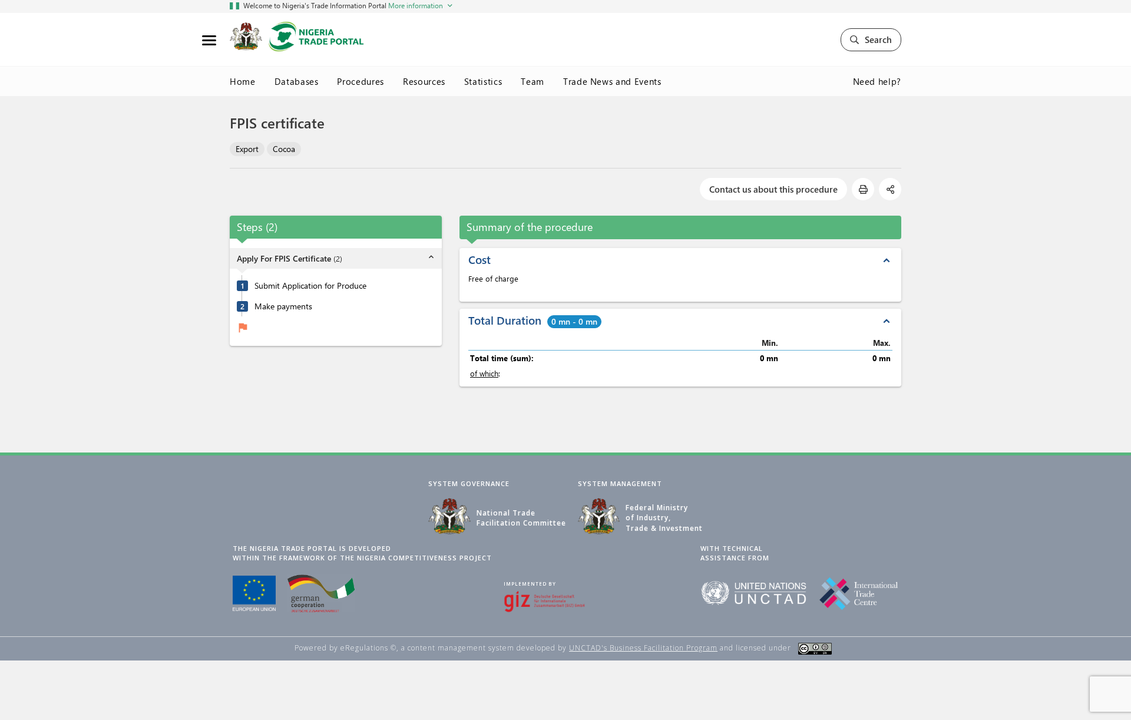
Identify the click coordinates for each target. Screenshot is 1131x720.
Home (243, 81)
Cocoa (284, 148)
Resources (424, 81)
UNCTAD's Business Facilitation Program (643, 648)
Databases (297, 81)
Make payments (283, 306)
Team (532, 81)
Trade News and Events (612, 81)
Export (247, 148)
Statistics (483, 81)
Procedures (360, 81)
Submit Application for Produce (310, 285)
